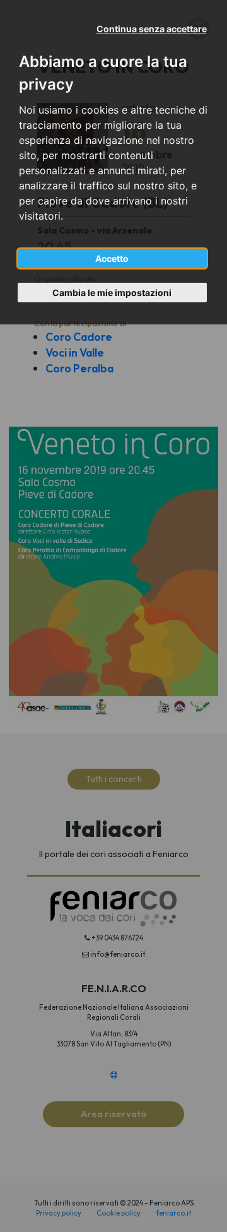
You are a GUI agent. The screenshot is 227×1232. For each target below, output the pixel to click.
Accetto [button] (112, 258)
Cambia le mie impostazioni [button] (112, 292)
